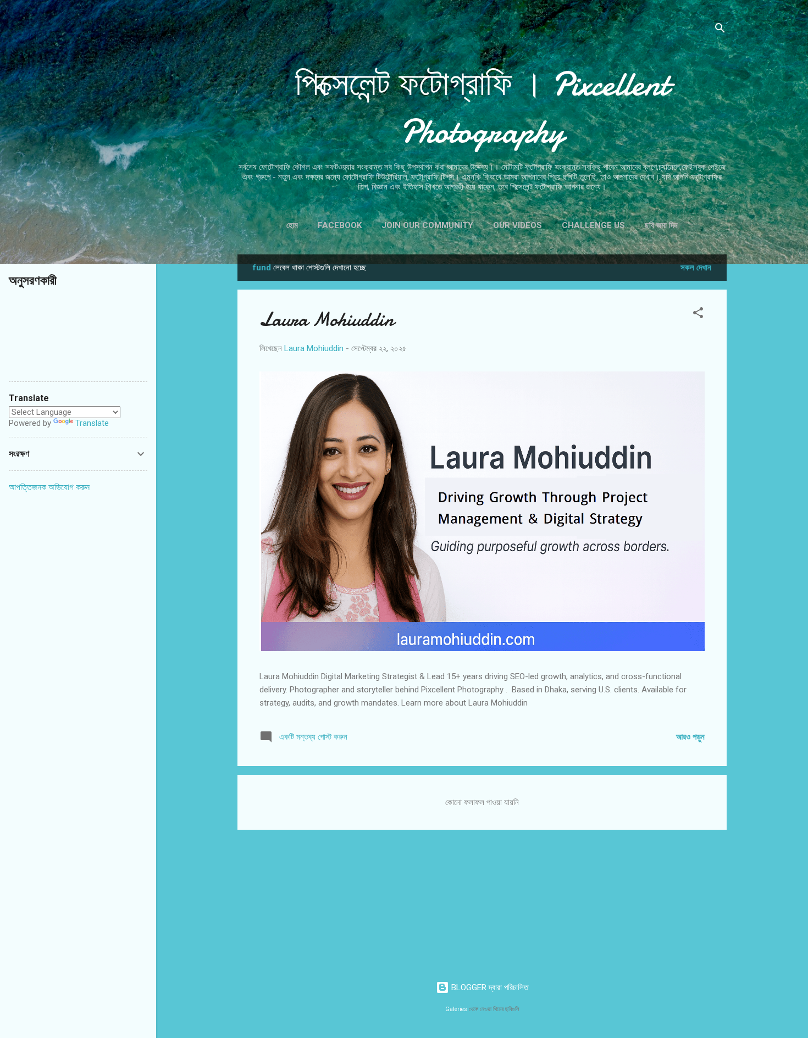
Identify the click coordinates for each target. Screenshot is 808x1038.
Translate (92, 423)
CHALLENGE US (593, 225)
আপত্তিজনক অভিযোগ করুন (49, 487)
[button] (698, 314)
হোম (292, 225)
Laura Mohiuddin (326, 319)
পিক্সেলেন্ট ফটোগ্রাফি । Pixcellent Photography (482, 107)
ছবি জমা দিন (661, 225)
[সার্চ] (720, 30)
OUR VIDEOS (517, 225)
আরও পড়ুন (690, 737)
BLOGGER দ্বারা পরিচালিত (488, 987)
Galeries (456, 1009)
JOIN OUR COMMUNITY (427, 225)
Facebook (340, 225)
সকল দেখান (695, 268)
